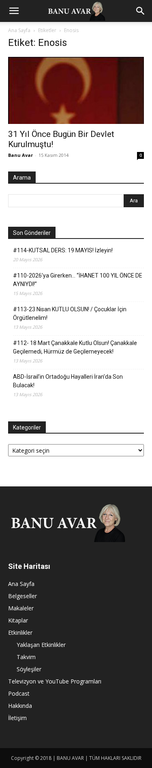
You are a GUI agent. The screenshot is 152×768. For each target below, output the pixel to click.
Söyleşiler (29, 669)
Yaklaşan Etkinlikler (41, 645)
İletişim (17, 718)
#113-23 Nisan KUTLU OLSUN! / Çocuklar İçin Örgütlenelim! (69, 313)
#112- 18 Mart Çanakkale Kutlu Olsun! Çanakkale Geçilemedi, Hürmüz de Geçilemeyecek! (75, 347)
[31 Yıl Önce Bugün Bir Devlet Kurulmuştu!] (76, 90)
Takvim (26, 657)
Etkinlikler (20, 632)
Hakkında (20, 705)
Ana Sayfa (19, 30)
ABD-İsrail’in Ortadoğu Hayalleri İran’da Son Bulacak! (68, 380)
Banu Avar (20, 155)
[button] (14, 11)
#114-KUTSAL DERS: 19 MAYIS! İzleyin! (63, 250)
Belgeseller (22, 596)
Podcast (19, 693)
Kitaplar (18, 620)
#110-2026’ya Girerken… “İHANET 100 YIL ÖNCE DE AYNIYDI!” (77, 279)
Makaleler (21, 608)
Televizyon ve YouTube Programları (54, 681)
